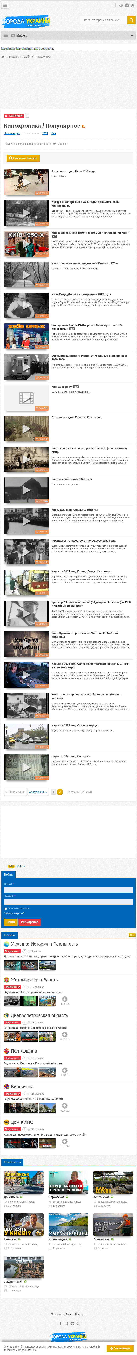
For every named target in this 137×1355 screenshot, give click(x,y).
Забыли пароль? (14, 913)
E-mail (8, 883)
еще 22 (64, 1110)
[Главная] (3, 56)
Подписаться (12, 951)
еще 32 (64, 1146)
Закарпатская (13, 1281)
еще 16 (64, 1003)
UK (23, 866)
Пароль (9, 895)
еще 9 (64, 1075)
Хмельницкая (58, 1239)
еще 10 (64, 1039)
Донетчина (11, 1197)
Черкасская (56, 1197)
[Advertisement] (68, 85)
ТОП (45, 133)
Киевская (10, 1239)
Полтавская (101, 1239)
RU (11, 866)
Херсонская (101, 1197)
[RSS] (83, 125)
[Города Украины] (26, 22)
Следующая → (38, 791)
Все (53, 133)
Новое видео (12, 133)
